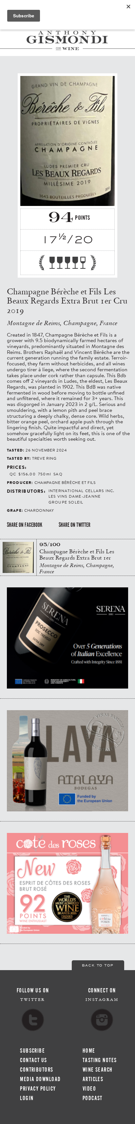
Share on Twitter (74, 525)
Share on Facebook (24, 525)
